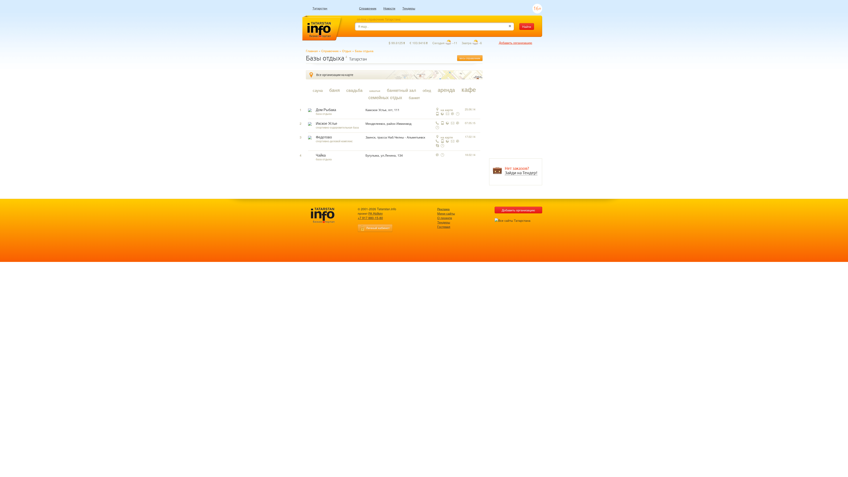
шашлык (374, 91)
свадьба (354, 90)
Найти (526, 26)
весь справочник (470, 58)
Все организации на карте (334, 75)
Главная (312, 51)
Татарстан (319, 8)
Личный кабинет (378, 227)
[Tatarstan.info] (327, 215)
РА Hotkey (375, 213)
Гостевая (443, 226)
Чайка (321, 155)
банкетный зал (401, 90)
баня (334, 90)
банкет (414, 97)
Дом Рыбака (326, 110)
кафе (469, 89)
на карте (447, 110)
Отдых (346, 51)
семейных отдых (385, 97)
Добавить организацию (515, 42)
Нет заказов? (521, 170)
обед (427, 90)
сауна (318, 90)
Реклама (443, 209)
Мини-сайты (446, 213)
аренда (446, 89)
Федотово (324, 137)
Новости (389, 8)
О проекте (444, 218)
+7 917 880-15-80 (370, 218)
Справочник (367, 8)
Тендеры (408, 8)
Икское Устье (326, 123)
